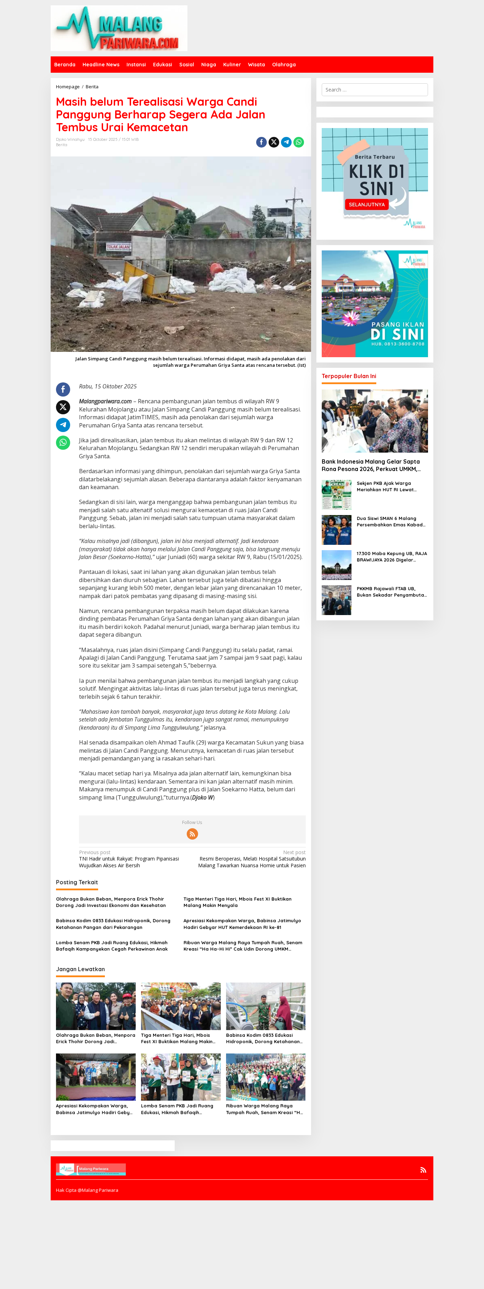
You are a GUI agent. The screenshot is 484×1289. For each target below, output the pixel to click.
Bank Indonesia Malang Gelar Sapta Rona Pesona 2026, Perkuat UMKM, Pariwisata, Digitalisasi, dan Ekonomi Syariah (372, 465)
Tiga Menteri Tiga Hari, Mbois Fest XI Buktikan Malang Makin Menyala (238, 902)
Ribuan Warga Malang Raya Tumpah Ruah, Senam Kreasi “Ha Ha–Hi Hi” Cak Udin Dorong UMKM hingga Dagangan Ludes (243, 946)
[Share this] (261, 142)
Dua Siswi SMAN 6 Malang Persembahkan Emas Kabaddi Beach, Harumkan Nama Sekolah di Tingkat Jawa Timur (392, 521)
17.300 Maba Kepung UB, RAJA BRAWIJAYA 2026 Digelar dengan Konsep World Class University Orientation (392, 557)
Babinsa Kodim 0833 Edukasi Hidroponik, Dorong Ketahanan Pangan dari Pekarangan (113, 924)
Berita (61, 144)
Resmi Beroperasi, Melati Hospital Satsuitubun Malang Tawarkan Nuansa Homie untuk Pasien (251, 858)
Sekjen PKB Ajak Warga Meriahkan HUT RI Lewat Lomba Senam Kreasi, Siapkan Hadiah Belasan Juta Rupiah (392, 486)
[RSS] (192, 834)
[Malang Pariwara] (119, 27)
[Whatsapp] (298, 142)
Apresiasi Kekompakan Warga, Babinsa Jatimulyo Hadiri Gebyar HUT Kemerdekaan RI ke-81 (242, 924)
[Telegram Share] (286, 142)
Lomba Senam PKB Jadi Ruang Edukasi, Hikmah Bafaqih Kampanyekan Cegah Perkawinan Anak (112, 946)
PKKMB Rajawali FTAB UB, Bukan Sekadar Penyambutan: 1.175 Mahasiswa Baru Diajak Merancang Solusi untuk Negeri (392, 592)
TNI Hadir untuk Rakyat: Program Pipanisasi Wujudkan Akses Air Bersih (129, 858)
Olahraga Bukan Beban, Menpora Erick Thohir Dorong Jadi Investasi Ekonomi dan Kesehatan (111, 902)
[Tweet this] (274, 142)
